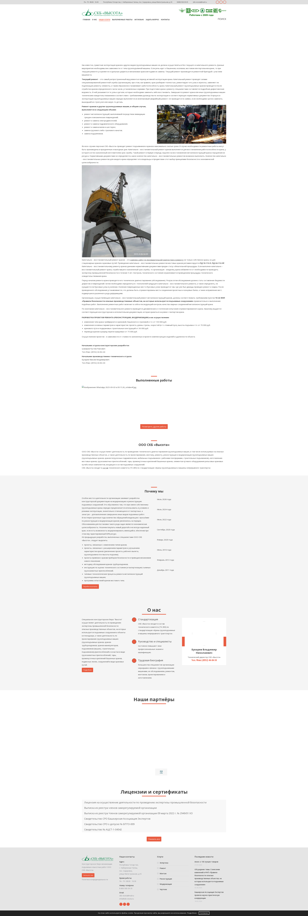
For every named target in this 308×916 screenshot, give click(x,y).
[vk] (224, 2)
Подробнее (192, 913)
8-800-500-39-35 (182, 2)
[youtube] (221, 2)
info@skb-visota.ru (126, 899)
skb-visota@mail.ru (200, 2)
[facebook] (217, 2)
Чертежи (163, 889)
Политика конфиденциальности (95, 879)
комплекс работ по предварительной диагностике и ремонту (156, 260)
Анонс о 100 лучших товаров (206, 862)
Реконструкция (166, 879)
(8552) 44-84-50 (209, 660)
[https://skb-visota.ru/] (102, 12)
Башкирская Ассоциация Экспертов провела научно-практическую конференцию (209, 895)
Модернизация (166, 884)
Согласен (204, 913)
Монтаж (163, 873)
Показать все (154, 839)
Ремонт (163, 868)
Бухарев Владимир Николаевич (204, 651)
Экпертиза (164, 863)
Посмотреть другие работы (154, 426)
